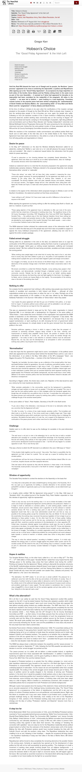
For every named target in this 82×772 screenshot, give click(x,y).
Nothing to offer (19, 68)
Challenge (18, 72)
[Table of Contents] (31, 2)
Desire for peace (19, 65)
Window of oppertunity (21, 74)
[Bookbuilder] (40, 2)
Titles (34, 769)
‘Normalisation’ (19, 70)
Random (20, 769)
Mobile (62, 769)
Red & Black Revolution (46, 17)
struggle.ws (45, 22)
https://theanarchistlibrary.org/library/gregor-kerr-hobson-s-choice (40, 26)
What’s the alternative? (21, 78)
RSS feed (28, 769)
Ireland (19, 17)
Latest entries (54, 769)
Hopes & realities (20, 76)
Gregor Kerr (21, 15)
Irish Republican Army (30, 17)
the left (57, 17)
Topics (46, 769)
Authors (39, 769)
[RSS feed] (47, 2)
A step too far (18, 79)
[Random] (50, 2)
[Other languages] (37, 2)
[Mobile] (43, 2)
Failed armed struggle (21, 67)
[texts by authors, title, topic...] (34, 2)
